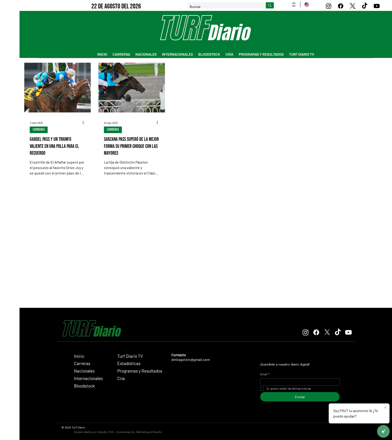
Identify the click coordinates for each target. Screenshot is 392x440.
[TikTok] (364, 6)
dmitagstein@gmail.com (190, 359)
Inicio (79, 356)
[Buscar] (270, 5)
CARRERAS (38, 129)
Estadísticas (128, 363)
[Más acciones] (84, 122)
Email (264, 374)
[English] (306, 4)
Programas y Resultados (139, 370)
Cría (121, 378)
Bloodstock (84, 385)
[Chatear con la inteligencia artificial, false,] (383, 431)
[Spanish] (293, 4)
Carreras (82, 363)
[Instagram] (328, 6)
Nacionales (84, 370)
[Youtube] (376, 6)
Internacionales (88, 378)
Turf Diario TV (130, 356)
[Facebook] (340, 6)
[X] (352, 6)
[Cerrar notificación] (385, 408)
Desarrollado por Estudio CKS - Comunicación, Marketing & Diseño (118, 432)
